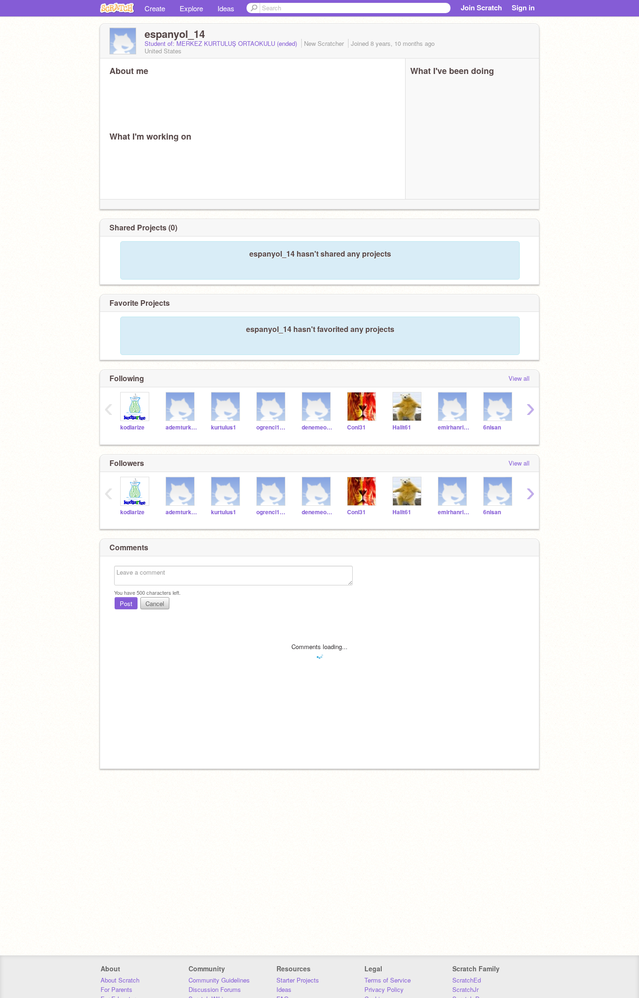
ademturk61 (181, 427)
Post (126, 603)
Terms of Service (387, 980)
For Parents (116, 989)
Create (155, 8)
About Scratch (120, 980)
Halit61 (401, 427)
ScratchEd (466, 980)
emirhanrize (453, 427)
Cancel (154, 603)
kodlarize (132, 427)
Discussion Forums (215, 989)
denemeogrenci (317, 427)
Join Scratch (481, 7)
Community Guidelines (219, 980)
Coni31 (356, 427)
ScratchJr (465, 989)
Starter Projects (297, 980)
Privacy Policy (384, 989)
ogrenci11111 (272, 427)
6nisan (492, 427)
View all (519, 378)
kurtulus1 (223, 427)
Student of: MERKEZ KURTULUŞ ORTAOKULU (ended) (222, 43)
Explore (191, 8)
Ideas (226, 8)
